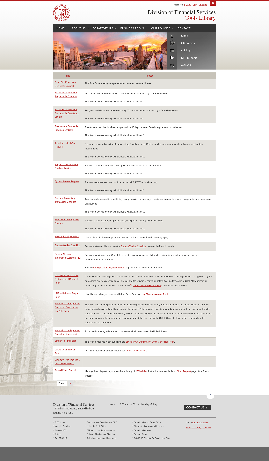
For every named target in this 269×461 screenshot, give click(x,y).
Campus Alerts (140, 434)
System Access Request (67, 181)
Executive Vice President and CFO (102, 422)
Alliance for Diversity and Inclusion (149, 426)
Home (60, 28)
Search (213, 3)
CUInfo (58, 434)
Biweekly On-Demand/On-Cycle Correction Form (150, 341)
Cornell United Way (142, 430)
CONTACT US (195, 407)
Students (203, 5)
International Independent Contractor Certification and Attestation (67, 307)
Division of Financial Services (182, 12)
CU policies (188, 43)
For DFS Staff (61, 438)
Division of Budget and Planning (101, 434)
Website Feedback (63, 426)
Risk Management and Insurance (101, 438)
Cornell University (200, 422)
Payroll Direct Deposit (65, 370)
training (185, 50)
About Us (79, 28)
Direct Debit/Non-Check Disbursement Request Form (66, 279)
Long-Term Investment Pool (154, 294)
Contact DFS (60, 430)
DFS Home (60, 422)
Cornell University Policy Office (147, 422)
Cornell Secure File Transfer (147, 285)
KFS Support (189, 57)
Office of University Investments (101, 430)
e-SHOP (186, 65)
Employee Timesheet (65, 340)
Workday (142, 371)
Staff (195, 5)
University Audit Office (96, 426)
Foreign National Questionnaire (108, 267)
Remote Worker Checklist (67, 245)
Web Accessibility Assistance (198, 428)
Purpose (149, 75)
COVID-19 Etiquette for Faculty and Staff (152, 438)
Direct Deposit (184, 371)
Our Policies (160, 28)
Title (68, 75)
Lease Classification (136, 350)
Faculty (187, 5)
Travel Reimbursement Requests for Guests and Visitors (67, 113)
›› (70, 383)
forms (184, 35)
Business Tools (132, 28)
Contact (184, 28)
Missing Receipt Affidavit (67, 236)
